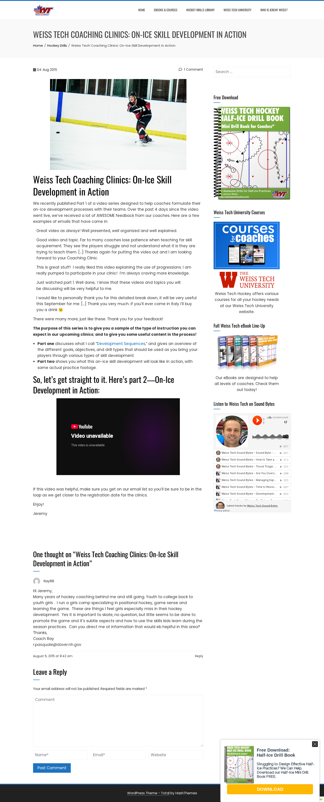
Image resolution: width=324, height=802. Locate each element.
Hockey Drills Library (200, 9)
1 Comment (193, 69)
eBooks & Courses (165, 9)
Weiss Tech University (237, 9)
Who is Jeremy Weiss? (274, 9)
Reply (199, 656)
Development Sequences (121, 343)
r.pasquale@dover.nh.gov (57, 644)
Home (141, 9)
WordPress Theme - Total (148, 793)
